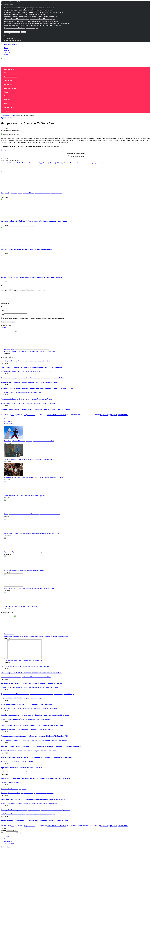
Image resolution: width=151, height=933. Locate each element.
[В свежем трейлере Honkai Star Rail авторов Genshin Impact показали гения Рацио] (18, 217)
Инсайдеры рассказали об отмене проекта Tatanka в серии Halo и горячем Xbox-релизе (32, 16)
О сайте (6, 836)
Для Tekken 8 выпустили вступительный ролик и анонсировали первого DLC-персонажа (32, 25)
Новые (6, 419)
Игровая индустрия (10, 88)
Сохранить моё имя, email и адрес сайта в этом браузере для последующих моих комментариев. (33, 318)
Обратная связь (9, 843)
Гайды (6, 96)
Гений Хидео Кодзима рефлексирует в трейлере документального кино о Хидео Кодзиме (32, 533)
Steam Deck (37, 414)
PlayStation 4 (18, 415)
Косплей (7, 99)
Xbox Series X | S (54, 415)
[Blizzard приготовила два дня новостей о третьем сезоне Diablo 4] (18, 245)
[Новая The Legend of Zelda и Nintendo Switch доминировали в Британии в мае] (13, 586)
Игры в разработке (10, 77)
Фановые (89, 415)
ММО (68, 415)
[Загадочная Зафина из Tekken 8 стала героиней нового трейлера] (13, 493)
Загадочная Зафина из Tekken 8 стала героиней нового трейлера (24, 14)
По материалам (5, 150)
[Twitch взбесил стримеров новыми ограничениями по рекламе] (13, 568)
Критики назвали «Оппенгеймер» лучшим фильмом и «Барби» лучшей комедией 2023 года (33, 12)
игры (103, 414)
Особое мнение (9, 107)
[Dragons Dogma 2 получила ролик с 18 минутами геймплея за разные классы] (18, 189)
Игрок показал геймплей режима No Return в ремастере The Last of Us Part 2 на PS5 (31, 21)
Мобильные (75, 415)
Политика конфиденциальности (14, 839)
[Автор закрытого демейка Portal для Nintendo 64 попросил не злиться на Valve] (13, 457)
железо (97, 415)
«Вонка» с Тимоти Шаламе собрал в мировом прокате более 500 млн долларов (29, 19)
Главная (3, 115)
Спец (6, 92)
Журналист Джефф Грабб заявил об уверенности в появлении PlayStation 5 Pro (29, 351)
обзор (129, 415)
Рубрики (3, 830)
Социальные (83, 415)
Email (3, 310)
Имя (3, 307)
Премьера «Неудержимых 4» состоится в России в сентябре (23, 552)
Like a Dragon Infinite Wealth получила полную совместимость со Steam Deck (29, 8)
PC (12, 414)
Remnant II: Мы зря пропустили (13, 789)
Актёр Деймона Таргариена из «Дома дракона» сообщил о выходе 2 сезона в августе (34, 820)
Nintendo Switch (6, 415)
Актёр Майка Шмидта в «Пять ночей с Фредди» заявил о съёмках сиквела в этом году (35, 778)
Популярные (8, 421)
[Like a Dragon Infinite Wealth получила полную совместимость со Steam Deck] (13, 439)
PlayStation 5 (29, 414)
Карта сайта (8, 841)
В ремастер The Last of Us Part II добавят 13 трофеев (21, 28)
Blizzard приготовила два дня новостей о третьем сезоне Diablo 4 (26, 249)
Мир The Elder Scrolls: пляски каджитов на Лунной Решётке (23, 660)
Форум (6, 111)
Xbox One (43, 415)
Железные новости (10, 73)
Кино (6, 103)
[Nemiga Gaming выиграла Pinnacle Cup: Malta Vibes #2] (13, 604)
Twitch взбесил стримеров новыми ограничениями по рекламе (24, 570)
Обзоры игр (8, 80)
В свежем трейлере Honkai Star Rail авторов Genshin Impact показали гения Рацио (34, 221)
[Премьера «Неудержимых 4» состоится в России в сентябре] (13, 549)
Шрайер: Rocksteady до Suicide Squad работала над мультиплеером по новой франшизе (35, 810)
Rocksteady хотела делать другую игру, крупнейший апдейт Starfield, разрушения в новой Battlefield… (37, 23)
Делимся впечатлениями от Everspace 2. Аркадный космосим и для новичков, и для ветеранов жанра (36, 636)
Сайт (2, 314)
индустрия (111, 414)
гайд (94, 414)
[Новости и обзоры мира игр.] (10, 44)
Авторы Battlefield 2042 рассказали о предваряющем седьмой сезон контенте (31, 277)
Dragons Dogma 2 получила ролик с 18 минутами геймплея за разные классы (31, 193)
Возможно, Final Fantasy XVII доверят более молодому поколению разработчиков (33, 799)
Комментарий (6, 303)
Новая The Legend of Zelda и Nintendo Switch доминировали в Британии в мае (29, 588)
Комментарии (8, 423)
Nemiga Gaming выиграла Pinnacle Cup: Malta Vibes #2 (21, 606)
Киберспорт (8, 84)
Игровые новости (10, 69)
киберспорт (123, 415)
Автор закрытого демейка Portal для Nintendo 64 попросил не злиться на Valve (29, 10)
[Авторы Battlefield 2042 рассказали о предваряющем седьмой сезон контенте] (18, 273)
